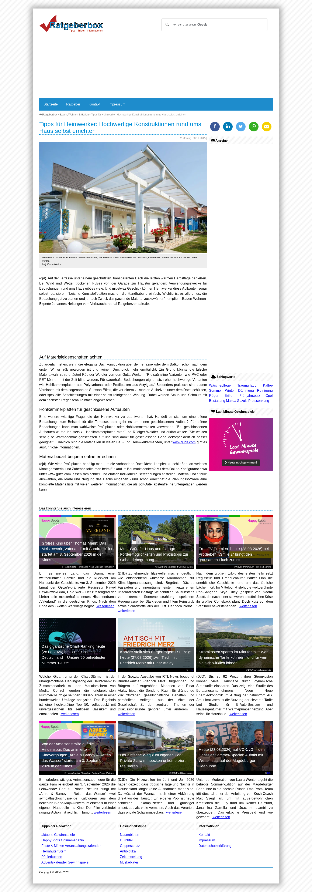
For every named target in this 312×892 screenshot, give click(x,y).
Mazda (231, 401)
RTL (112, 670)
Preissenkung (258, 401)
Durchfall (127, 840)
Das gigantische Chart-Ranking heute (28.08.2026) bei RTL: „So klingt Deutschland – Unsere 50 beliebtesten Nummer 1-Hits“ (74, 654)
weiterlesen (105, 606)
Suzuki (242, 401)
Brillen (229, 395)
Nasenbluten (129, 835)
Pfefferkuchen (51, 857)
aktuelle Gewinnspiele (58, 835)
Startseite (51, 104)
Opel (269, 395)
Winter (230, 390)
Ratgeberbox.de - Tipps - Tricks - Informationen (71, 23)
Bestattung (217, 401)
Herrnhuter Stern (53, 851)
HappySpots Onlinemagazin (62, 840)
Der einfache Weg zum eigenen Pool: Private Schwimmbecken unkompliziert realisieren (153, 760)
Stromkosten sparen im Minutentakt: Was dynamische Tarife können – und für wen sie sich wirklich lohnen (233, 657)
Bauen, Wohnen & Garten (74, 114)
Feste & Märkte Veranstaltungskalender (71, 846)
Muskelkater (129, 862)
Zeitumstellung (131, 857)
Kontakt (94, 104)
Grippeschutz (130, 846)
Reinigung (265, 390)
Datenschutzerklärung (215, 846)
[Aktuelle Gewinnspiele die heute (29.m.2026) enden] (241, 469)
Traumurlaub (246, 385)
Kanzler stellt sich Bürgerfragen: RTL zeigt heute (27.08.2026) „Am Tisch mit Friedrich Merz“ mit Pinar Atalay (155, 657)
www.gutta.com (184, 442)
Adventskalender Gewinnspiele (65, 862)
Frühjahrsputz (249, 395)
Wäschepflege (220, 385)
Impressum (117, 104)
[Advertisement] (156, 66)
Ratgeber (73, 104)
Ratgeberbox (49, 114)
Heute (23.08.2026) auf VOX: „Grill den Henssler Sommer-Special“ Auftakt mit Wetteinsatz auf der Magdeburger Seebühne (232, 757)
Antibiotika (128, 851)
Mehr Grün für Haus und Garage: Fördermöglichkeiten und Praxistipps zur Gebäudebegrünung (154, 554)
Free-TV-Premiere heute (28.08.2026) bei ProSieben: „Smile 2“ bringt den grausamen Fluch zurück (234, 554)
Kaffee (268, 385)
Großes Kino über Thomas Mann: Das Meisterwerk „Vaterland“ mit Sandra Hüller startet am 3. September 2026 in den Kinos (77, 551)
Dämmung (246, 390)
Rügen (214, 395)
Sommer (215, 390)
